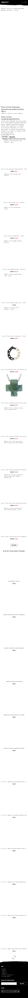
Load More (13, 545)
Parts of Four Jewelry (15, 113)
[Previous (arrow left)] (2, 499)
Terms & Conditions (7, 974)
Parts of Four (12, 136)
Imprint (4, 973)
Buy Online (5, 136)
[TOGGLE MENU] (25, 2)
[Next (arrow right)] (25, 499)
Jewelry (3, 113)
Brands (4, 969)
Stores (4, 970)
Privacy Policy (6, 976)
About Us (4, 972)
